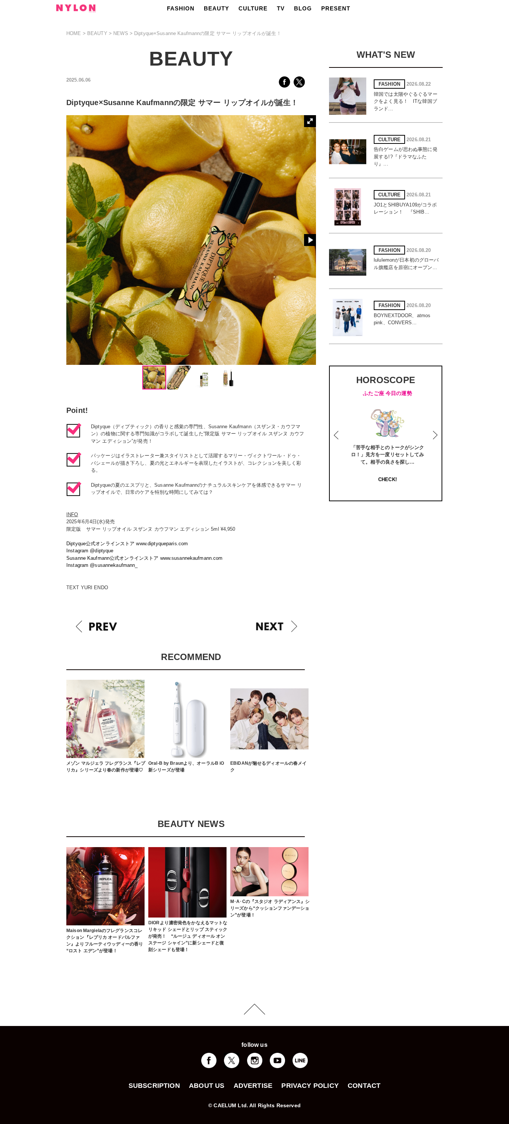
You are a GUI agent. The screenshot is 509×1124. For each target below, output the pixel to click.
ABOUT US (206, 1085)
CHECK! (387, 479)
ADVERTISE (253, 1085)
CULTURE (253, 8)
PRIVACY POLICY (310, 1085)
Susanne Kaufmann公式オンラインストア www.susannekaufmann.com (144, 558)
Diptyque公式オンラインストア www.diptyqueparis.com (127, 543)
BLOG (303, 8)
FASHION (181, 8)
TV (281, 8)
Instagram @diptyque (89, 550)
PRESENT (335, 8)
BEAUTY (216, 8)
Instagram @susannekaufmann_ (102, 565)
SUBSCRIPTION (154, 1085)
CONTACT (364, 1085)
